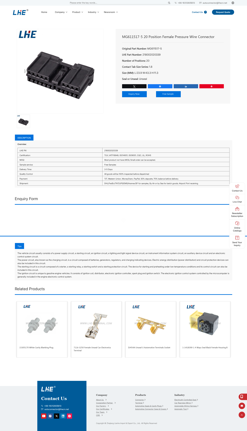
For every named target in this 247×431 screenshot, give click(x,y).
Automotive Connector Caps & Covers (151, 409)
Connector (139, 400)
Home (44, 12)
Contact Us (197, 12)
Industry (92, 12)
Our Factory (101, 406)
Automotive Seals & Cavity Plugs (148, 406)
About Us (100, 400)
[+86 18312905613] (242, 397)
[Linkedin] (50, 416)
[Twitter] (56, 416)
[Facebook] (43, 416)
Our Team (100, 412)
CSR (98, 415)
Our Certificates (103, 409)
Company (60, 12)
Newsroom (109, 12)
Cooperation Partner (104, 403)
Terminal (139, 403)
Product (76, 12)
